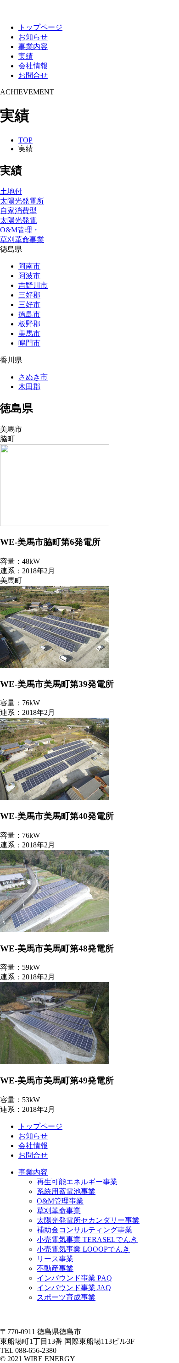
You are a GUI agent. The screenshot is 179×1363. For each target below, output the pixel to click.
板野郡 (29, 324)
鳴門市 (29, 343)
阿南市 (29, 266)
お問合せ (33, 75)
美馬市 (29, 333)
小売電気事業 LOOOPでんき (83, 1249)
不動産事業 (55, 1268)
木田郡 (29, 386)
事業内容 (33, 46)
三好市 (29, 304)
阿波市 (29, 276)
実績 (25, 56)
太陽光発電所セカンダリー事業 (88, 1220)
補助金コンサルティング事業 (84, 1230)
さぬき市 (33, 377)
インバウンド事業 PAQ (74, 1278)
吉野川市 (33, 285)
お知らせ (33, 37)
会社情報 (33, 66)
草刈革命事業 (59, 1211)
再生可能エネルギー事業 (77, 1182)
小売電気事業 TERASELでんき (87, 1239)
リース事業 (55, 1259)
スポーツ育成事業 (66, 1297)
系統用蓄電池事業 (66, 1191)
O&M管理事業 (60, 1201)
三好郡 (29, 295)
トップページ (40, 27)
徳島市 (29, 314)
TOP (25, 140)
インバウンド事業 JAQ (74, 1288)
